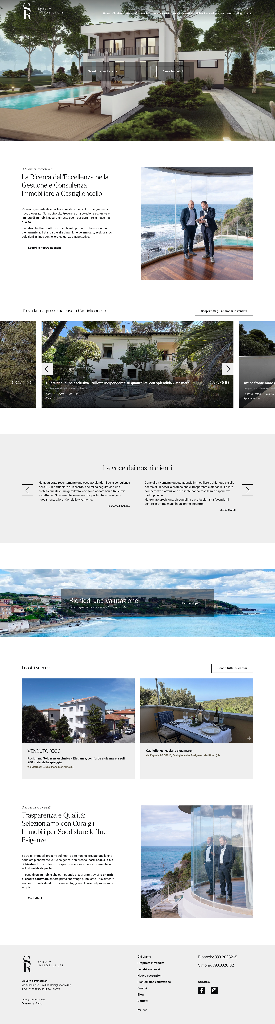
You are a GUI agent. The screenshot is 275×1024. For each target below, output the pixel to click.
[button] (47, 369)
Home (106, 13)
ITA (247, 9)
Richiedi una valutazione (210, 13)
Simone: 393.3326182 (216, 966)
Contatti (248, 13)
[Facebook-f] (201, 990)
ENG (251, 9)
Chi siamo (118, 13)
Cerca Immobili (173, 71)
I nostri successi (161, 13)
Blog (239, 13)
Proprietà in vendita (137, 13)
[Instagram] (214, 990)
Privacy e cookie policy (33, 999)
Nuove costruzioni (182, 13)
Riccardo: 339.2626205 (217, 957)
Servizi (230, 13)
